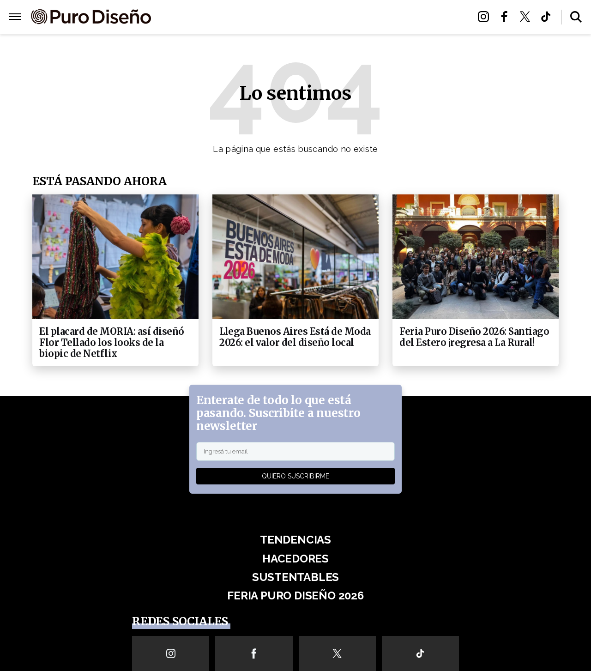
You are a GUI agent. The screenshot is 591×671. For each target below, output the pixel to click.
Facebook (506, 17)
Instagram (486, 17)
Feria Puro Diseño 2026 (396, 17)
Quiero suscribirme (295, 476)
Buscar (576, 16)
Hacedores (255, 17)
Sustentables (313, 17)
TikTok (548, 17)
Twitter (527, 17)
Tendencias (201, 17)
